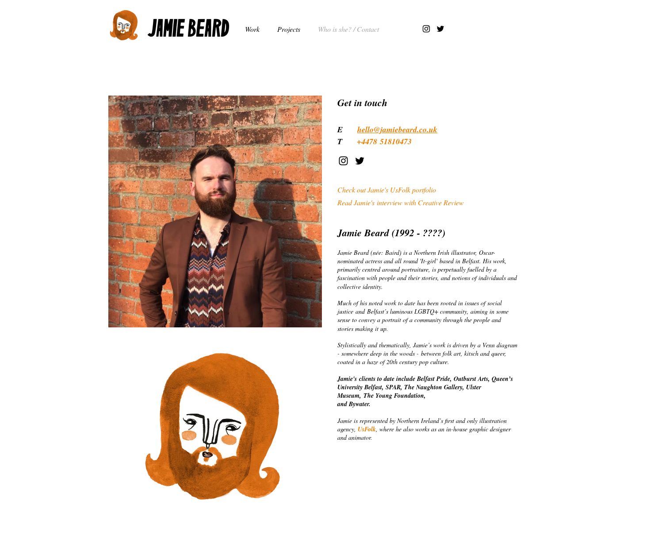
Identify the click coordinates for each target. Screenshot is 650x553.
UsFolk (367, 429)
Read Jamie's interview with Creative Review (400, 202)
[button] (291, 28)
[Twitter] (440, 29)
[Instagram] (426, 29)
